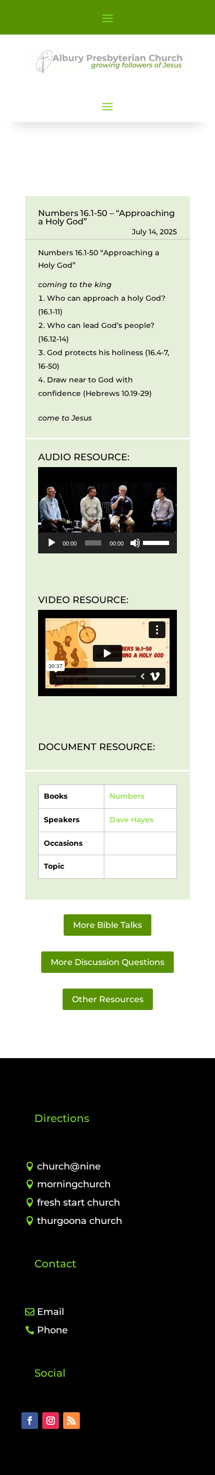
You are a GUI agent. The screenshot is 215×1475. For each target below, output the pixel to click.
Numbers (127, 796)
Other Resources (108, 999)
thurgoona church (79, 1221)
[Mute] (135, 543)
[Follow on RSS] (71, 1420)
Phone (52, 1330)
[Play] (51, 543)
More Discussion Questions (107, 962)
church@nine (69, 1166)
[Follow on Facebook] (29, 1420)
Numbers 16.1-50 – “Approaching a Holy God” (106, 217)
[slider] (157, 541)
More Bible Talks (107, 925)
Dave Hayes (131, 819)
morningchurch (74, 1184)
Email (50, 1312)
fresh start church (78, 1202)
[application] (107, 510)
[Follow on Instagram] (50, 1420)
